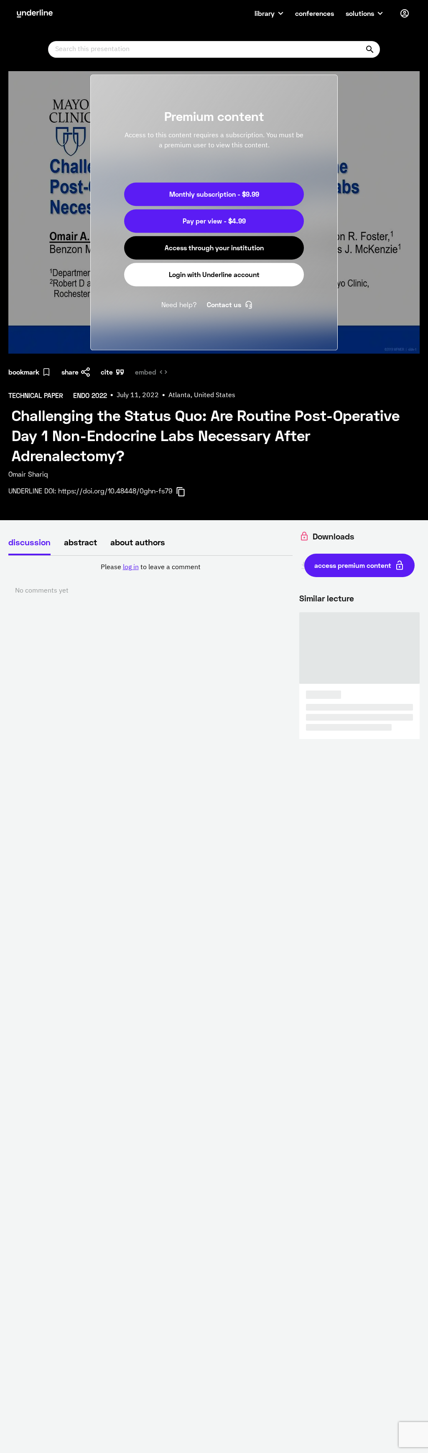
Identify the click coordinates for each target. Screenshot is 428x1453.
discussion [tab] (29, 542)
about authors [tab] (137, 542)
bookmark (23, 372)
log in (131, 567)
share (70, 372)
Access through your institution (214, 248)
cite (107, 372)
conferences (314, 13)
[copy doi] (186, 492)
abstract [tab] (80, 542)
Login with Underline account (214, 274)
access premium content (352, 565)
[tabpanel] (150, 579)
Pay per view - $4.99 (214, 221)
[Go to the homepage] (35, 13)
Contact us (224, 304)
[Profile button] (404, 13)
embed (145, 372)
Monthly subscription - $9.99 (214, 194)
